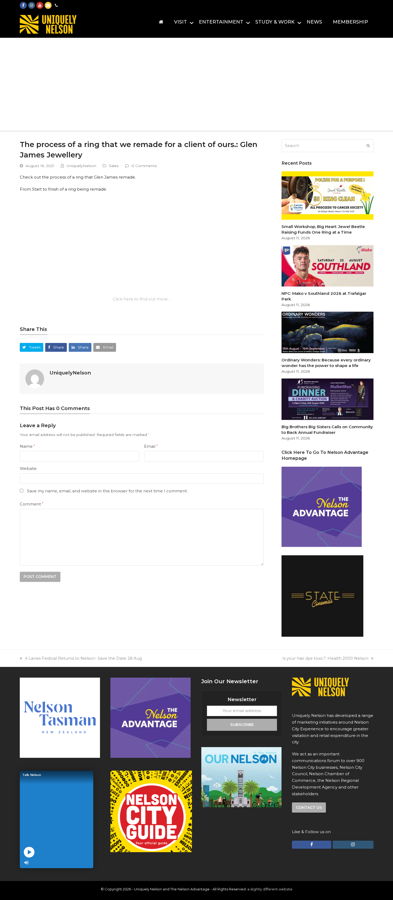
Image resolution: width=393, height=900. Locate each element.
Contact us (309, 807)
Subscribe (242, 724)
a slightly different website (269, 889)
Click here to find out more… (142, 299)
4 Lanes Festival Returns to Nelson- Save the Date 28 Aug (83, 658)
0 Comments (144, 166)
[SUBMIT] (368, 145)
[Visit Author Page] (34, 378)
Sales (114, 166)
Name (27, 446)
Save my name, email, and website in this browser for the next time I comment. (107, 490)
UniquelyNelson (81, 166)
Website (28, 468)
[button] (32, 347)
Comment (31, 504)
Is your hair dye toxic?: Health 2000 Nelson (325, 658)
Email (151, 446)
